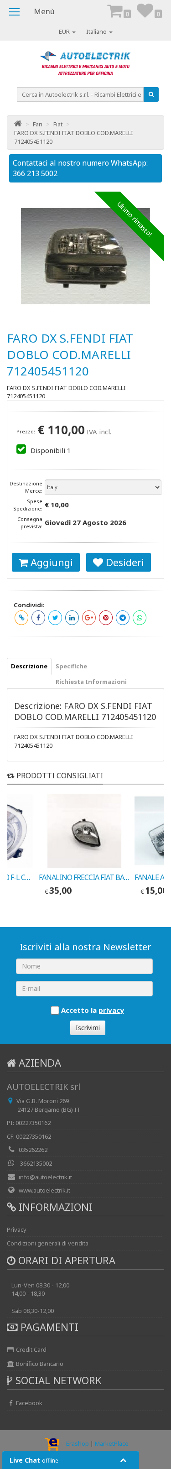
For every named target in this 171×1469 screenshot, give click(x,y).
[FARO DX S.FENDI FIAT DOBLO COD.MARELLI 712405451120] (85, 256)
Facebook (28, 1403)
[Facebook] (38, 617)
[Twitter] (55, 617)
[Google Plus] (89, 617)
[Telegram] (123, 617)
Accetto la (92, 1010)
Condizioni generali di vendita (47, 1243)
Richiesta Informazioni (91, 681)
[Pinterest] (106, 617)
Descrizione (29, 666)
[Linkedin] (72, 617)
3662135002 (35, 1163)
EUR (65, 31)
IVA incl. (99, 431)
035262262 (33, 1150)
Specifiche (71, 666)
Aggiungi (50, 562)
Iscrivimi (88, 1027)
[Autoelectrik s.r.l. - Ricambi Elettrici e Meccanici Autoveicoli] (85, 66)
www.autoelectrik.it (44, 1190)
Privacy (16, 1229)
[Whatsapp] (139, 617)
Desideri (123, 562)
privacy (111, 1010)
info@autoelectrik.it (45, 1177)
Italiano (97, 31)
